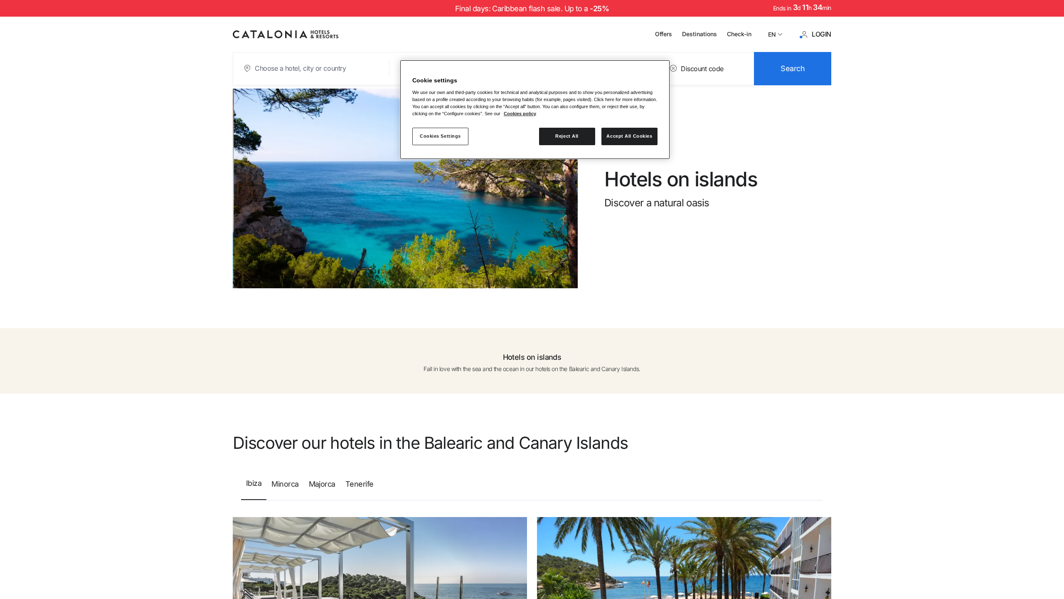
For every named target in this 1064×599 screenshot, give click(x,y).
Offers (663, 33)
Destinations (699, 33)
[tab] (253, 487)
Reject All (567, 136)
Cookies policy (520, 113)
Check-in (739, 33)
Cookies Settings (440, 136)
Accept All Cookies (629, 136)
